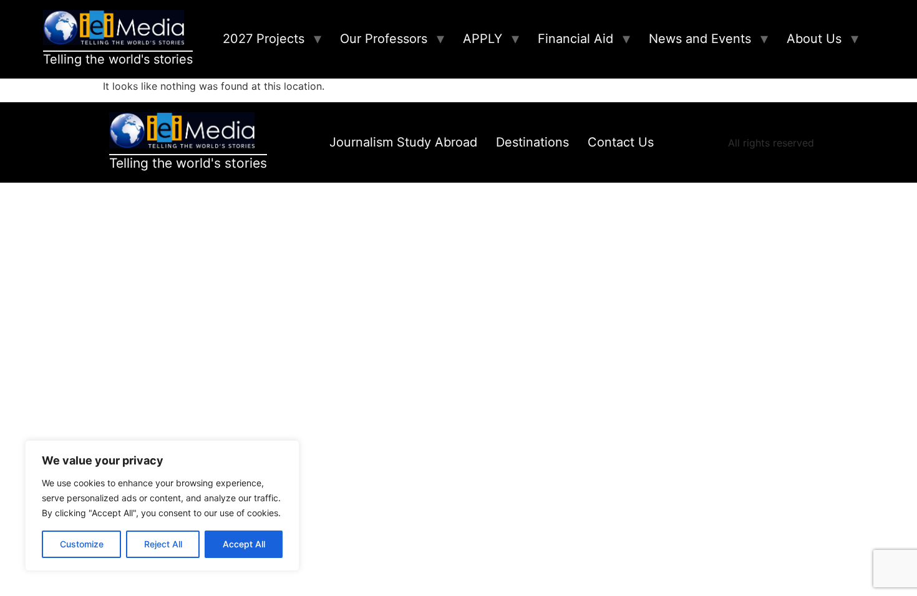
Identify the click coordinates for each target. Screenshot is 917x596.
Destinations (532, 142)
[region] (162, 505)
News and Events (700, 38)
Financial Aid (575, 38)
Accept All (244, 544)
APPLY (482, 38)
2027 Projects (263, 38)
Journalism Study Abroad (403, 142)
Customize (82, 544)
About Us (814, 38)
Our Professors (383, 38)
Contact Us (621, 142)
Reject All (163, 544)
